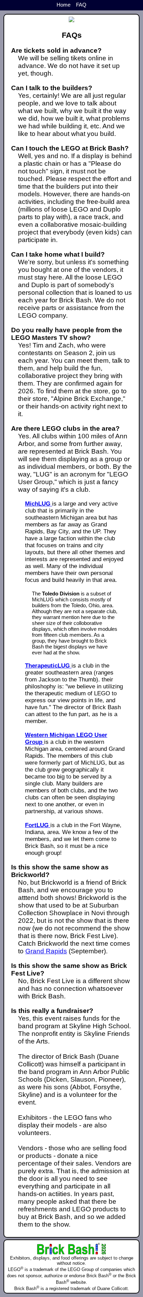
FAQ (81, 5)
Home (63, 5)
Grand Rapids (46, 951)
